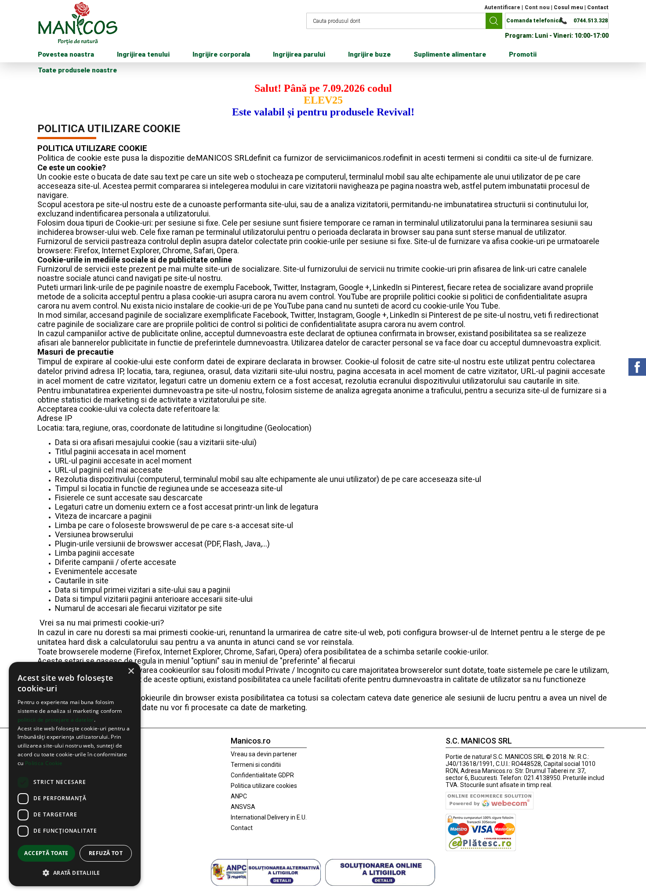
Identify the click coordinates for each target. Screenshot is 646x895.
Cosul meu (568, 7)
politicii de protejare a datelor (56, 719)
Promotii (523, 54)
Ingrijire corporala (221, 54)
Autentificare (502, 7)
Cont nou (537, 7)
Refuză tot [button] (106, 853)
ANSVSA (243, 806)
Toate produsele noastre (77, 70)
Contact (598, 7)
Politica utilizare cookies (264, 785)
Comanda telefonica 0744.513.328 (557, 21)
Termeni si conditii (256, 764)
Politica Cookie (44, 763)
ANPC (239, 796)
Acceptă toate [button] (46, 853)
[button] (75, 872)
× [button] (130, 671)
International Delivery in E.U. (269, 817)
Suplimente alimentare (450, 54)
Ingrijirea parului (299, 54)
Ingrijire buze (369, 54)
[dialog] (75, 774)
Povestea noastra (66, 54)
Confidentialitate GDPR (262, 775)
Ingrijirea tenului (143, 54)
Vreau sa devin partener (264, 754)
